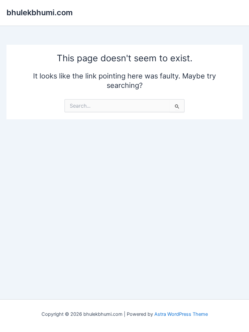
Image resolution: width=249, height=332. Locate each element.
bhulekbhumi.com (39, 12)
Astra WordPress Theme (181, 314)
